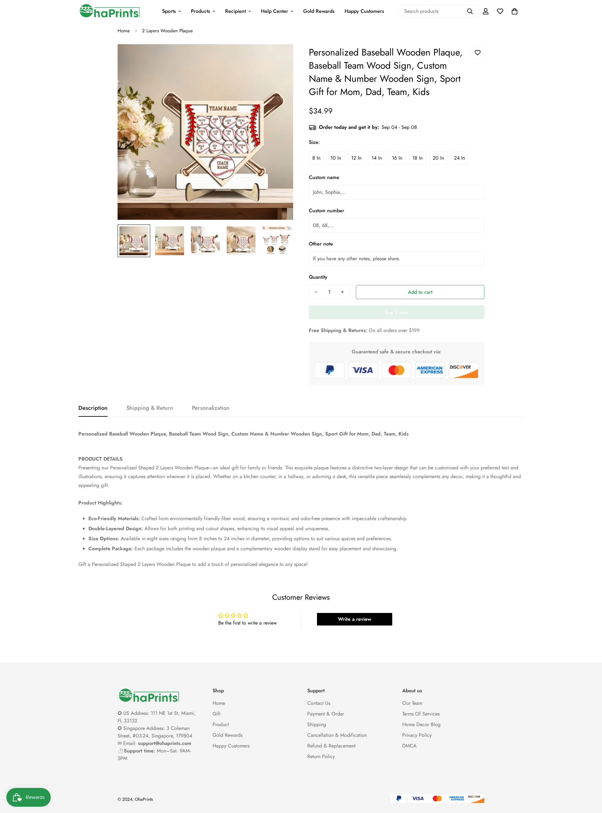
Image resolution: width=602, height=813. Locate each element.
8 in (316, 157)
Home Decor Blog (421, 724)
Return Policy (321, 756)
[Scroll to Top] (590, 779)
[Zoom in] (280, 57)
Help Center (274, 11)
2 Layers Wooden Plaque (167, 30)
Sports (169, 11)
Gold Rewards (319, 11)
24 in (459, 157)
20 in (438, 157)
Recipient (235, 11)
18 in (417, 157)
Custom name (324, 177)
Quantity (318, 277)
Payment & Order (325, 713)
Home (124, 30)
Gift (216, 713)
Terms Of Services (421, 713)
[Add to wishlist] (477, 53)
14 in (377, 157)
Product (221, 724)
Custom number (326, 210)
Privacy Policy (417, 735)
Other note (321, 243)
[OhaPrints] (109, 11)
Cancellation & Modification (337, 735)
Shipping (316, 724)
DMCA (409, 745)
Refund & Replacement (331, 745)
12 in (356, 157)
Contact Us (318, 703)
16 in (397, 157)
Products (200, 11)
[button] (514, 11)
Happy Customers (364, 11)
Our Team (412, 703)
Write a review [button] (354, 619)
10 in (335, 157)
